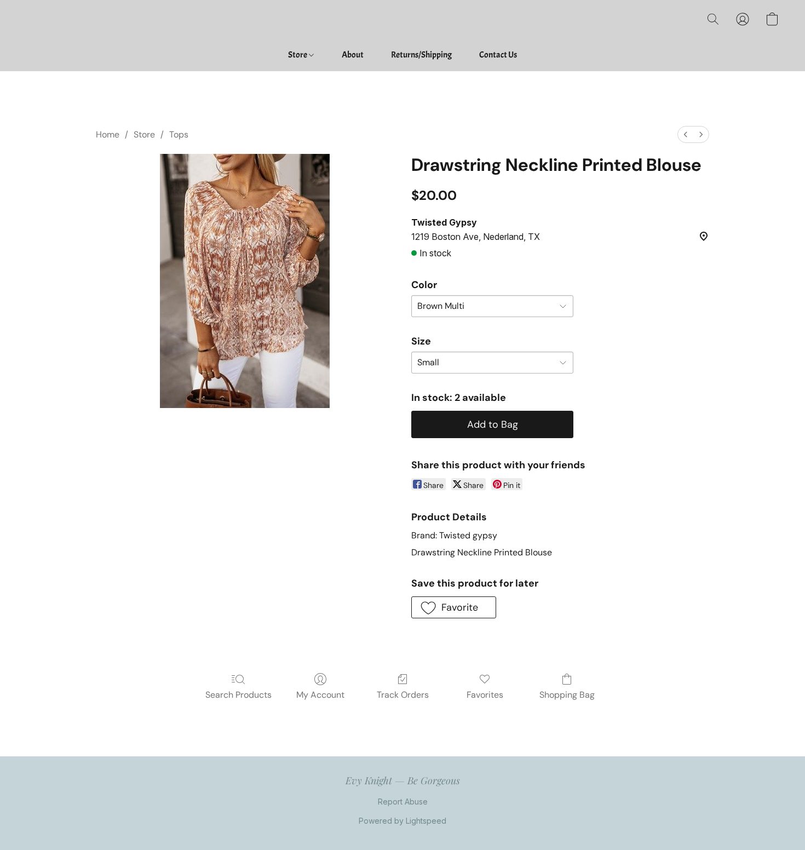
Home (107, 134)
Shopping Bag (567, 694)
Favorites (485, 694)
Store (298, 54)
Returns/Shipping (421, 54)
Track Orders (403, 694)
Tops (178, 134)
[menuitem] (685, 134)
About (353, 54)
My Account (320, 694)
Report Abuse (403, 801)
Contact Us (498, 54)
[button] (713, 19)
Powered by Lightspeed (402, 820)
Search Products (238, 694)
